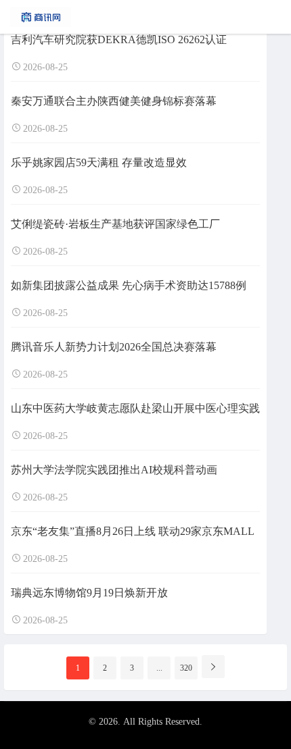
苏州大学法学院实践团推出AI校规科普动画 (114, 469)
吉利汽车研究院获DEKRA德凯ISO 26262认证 (119, 39)
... (159, 668)
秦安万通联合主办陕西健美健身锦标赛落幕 (114, 101)
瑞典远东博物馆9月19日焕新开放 (89, 592)
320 (186, 668)
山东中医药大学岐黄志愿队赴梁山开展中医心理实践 (135, 408)
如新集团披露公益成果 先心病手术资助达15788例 (128, 285)
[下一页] (213, 666)
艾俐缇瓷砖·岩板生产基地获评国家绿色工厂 (115, 224)
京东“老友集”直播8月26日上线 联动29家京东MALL (132, 531)
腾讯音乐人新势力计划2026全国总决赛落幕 (114, 347)
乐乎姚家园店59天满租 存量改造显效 (99, 162)
